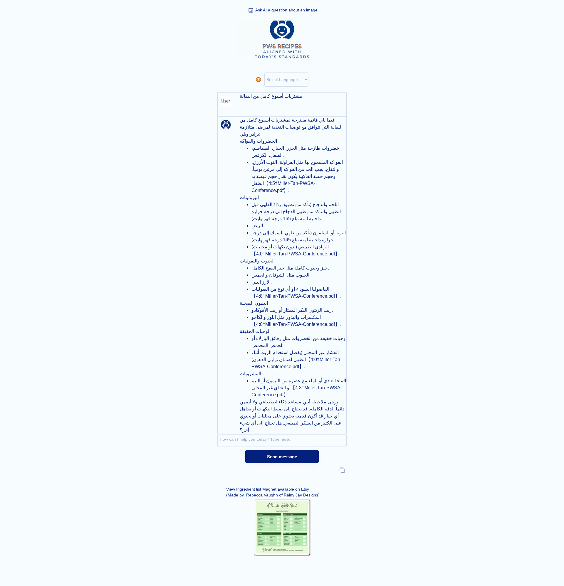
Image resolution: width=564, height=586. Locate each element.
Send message (282, 456)
